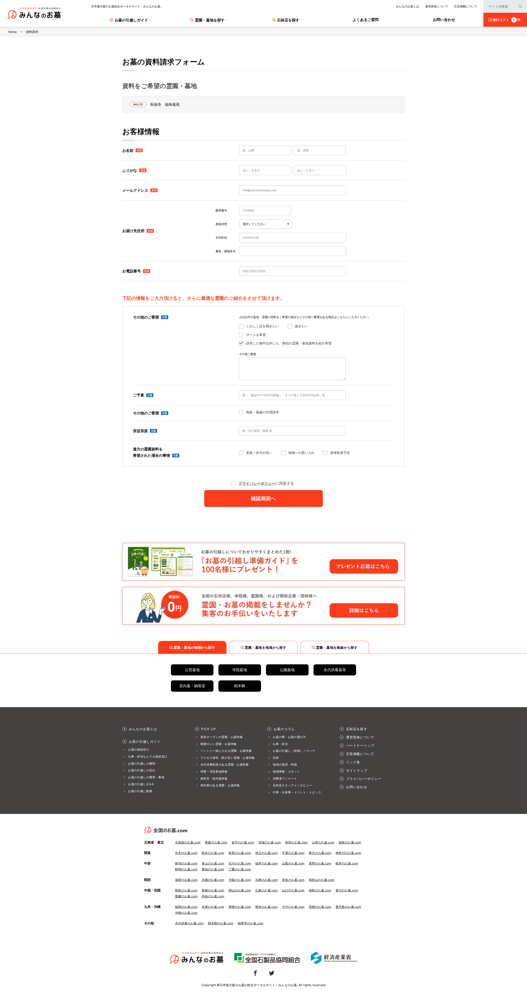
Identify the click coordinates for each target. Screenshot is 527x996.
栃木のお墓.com (213, 853)
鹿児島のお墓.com (348, 907)
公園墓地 (287, 670)
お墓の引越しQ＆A (141, 784)
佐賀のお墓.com (213, 907)
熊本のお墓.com (266, 907)
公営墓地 (192, 670)
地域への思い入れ (301, 453)
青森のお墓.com (216, 842)
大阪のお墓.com (240, 880)
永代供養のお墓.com (189, 923)
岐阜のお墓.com (347, 863)
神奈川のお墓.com (348, 853)
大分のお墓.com (293, 907)
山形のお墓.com (323, 842)
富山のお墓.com (213, 863)
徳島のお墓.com (320, 890)
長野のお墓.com (320, 863)
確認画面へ (263, 498)
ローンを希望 (256, 335)
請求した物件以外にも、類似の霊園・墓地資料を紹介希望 (289, 343)
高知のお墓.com (213, 896)
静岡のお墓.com (186, 869)
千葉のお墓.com (293, 853)
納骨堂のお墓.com (250, 923)
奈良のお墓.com (293, 880)
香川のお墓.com (347, 890)
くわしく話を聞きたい (262, 326)
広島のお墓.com (266, 890)
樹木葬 (239, 686)
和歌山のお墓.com (321, 880)
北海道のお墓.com (188, 842)
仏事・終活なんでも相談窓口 (147, 756)
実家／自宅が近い (259, 453)
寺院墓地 (239, 670)
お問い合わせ (356, 787)
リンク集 (353, 762)
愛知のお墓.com (213, 869)
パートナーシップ (360, 745)
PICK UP (208, 729)
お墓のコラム (284, 729)
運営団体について (436, 6)
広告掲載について (465, 6)
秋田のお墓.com (296, 842)
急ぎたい (301, 326)
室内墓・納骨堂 (192, 686)
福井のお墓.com (266, 863)
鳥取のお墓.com (186, 890)
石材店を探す (356, 729)
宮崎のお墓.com (320, 907)
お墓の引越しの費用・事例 (146, 777)
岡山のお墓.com (240, 890)
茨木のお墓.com (186, 853)
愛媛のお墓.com (186, 896)
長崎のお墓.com (240, 907)
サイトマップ (356, 770)
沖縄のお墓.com (186, 913)
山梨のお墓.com (293, 863)
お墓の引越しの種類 (141, 763)
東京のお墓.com (320, 853)
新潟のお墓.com (186, 863)
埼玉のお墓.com (266, 853)
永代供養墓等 (335, 670)
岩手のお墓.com (243, 842)
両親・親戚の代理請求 (262, 412)
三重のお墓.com (240, 869)
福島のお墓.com (350, 842)
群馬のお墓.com (240, 853)
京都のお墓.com (213, 880)
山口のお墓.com (293, 890)
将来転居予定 (340, 453)
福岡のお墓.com (186, 907)
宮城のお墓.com (269, 842)
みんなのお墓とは (407, 6)
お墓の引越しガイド (145, 741)
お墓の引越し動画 (140, 791)
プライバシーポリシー (256, 483)
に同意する (266, 483)
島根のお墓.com (213, 890)
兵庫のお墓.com (266, 880)
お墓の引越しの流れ (141, 770)
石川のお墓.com (240, 863)
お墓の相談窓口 (138, 749)
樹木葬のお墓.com (220, 923)
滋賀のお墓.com (186, 880)
